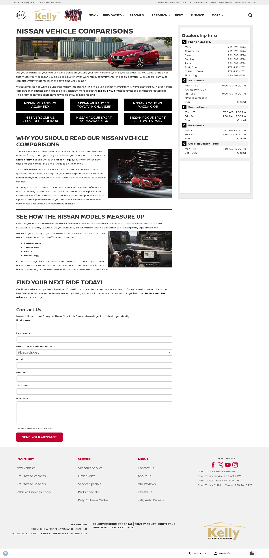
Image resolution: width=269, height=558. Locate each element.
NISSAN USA (79, 524)
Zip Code (22, 385)
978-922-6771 (237, 67)
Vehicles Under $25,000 (34, 492)
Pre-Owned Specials (31, 484)
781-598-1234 (237, 47)
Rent (179, 15)
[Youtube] (228, 465)
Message (22, 398)
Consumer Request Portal (112, 524)
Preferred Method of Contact (35, 346)
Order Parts (86, 476)
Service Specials (89, 484)
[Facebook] (213, 465)
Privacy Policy (145, 524)
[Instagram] (235, 465)
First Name (24, 320)
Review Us (145, 492)
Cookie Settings (121, 527)
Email (20, 359)
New (93, 16)
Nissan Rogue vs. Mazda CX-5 (148, 105)
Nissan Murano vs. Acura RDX (40, 105)
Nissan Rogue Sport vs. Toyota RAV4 (148, 119)
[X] (220, 465)
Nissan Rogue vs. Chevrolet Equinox (40, 119)
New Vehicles (26, 468)
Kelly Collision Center (93, 500)
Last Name (23, 333)
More (216, 16)
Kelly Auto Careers (151, 500)
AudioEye (100, 527)
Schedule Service (90, 468)
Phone (21, 372)
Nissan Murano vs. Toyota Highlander (94, 105)
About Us (144, 476)
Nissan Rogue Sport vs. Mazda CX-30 (94, 119)
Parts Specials (88, 492)
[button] (250, 15)
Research (159, 16)
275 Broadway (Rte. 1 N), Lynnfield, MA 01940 (38, 2)
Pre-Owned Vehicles (31, 476)
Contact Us (146, 468)
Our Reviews (147, 484)
